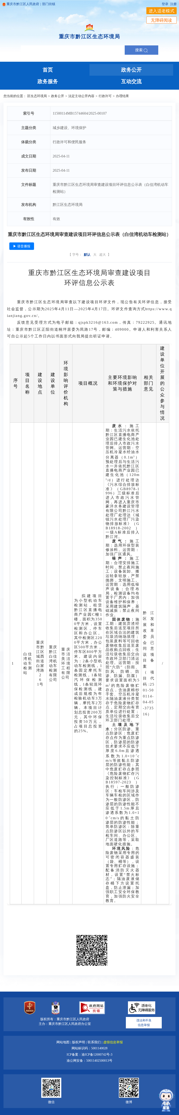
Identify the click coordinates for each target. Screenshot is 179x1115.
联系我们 (95, 1042)
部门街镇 (48, 4)
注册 (173, 4)
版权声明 (79, 1042)
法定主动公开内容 (81, 96)
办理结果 (122, 96)
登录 (165, 4)
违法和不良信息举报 (143, 1023)
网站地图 (63, 1042)
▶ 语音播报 (21, 246)
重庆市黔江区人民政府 (23, 4)
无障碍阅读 (161, 20)
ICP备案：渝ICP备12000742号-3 (89, 1054)
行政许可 (105, 96)
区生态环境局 (37, 96)
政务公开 (57, 96)
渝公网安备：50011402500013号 (89, 1060)
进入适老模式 (161, 11)
